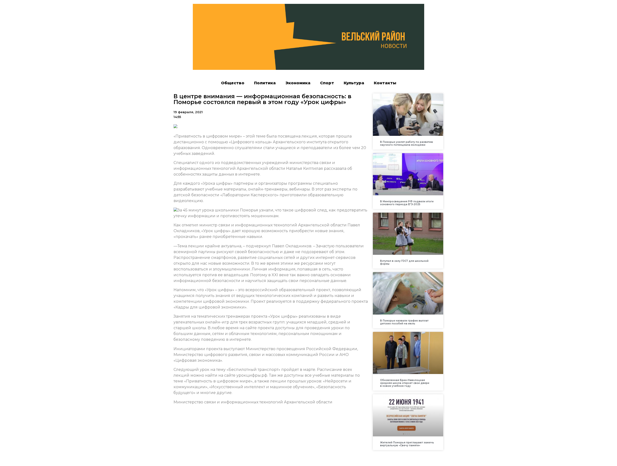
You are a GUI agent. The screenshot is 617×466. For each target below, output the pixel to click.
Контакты (385, 83)
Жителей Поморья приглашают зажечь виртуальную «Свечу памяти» (407, 444)
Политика (265, 83)
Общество (232, 83)
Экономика (297, 83)
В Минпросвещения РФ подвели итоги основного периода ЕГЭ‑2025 (407, 203)
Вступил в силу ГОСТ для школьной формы (404, 262)
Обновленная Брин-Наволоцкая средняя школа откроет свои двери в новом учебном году (404, 383)
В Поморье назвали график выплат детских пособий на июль (404, 322)
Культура (354, 83)
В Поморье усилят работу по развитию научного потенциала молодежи (406, 143)
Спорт (327, 83)
